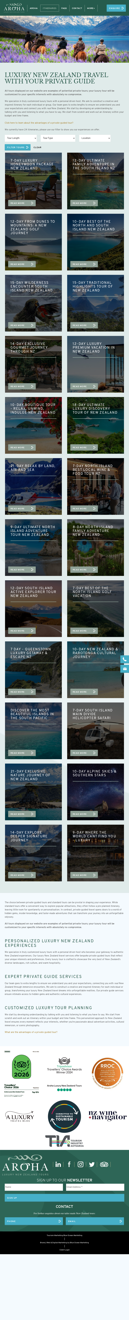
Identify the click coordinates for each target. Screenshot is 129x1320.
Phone (11, 1221)
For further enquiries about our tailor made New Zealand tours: (64, 1213)
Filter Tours (16, 147)
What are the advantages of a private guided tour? (31, 1032)
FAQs (64, 8)
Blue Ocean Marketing (72, 1235)
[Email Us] (124, 669)
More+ (91, 8)
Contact (77, 8)
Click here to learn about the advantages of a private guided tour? (39, 123)
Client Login (64, 1250)
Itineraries (49, 8)
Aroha (34, 8)
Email (72, 1221)
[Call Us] (124, 659)
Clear (38, 147)
